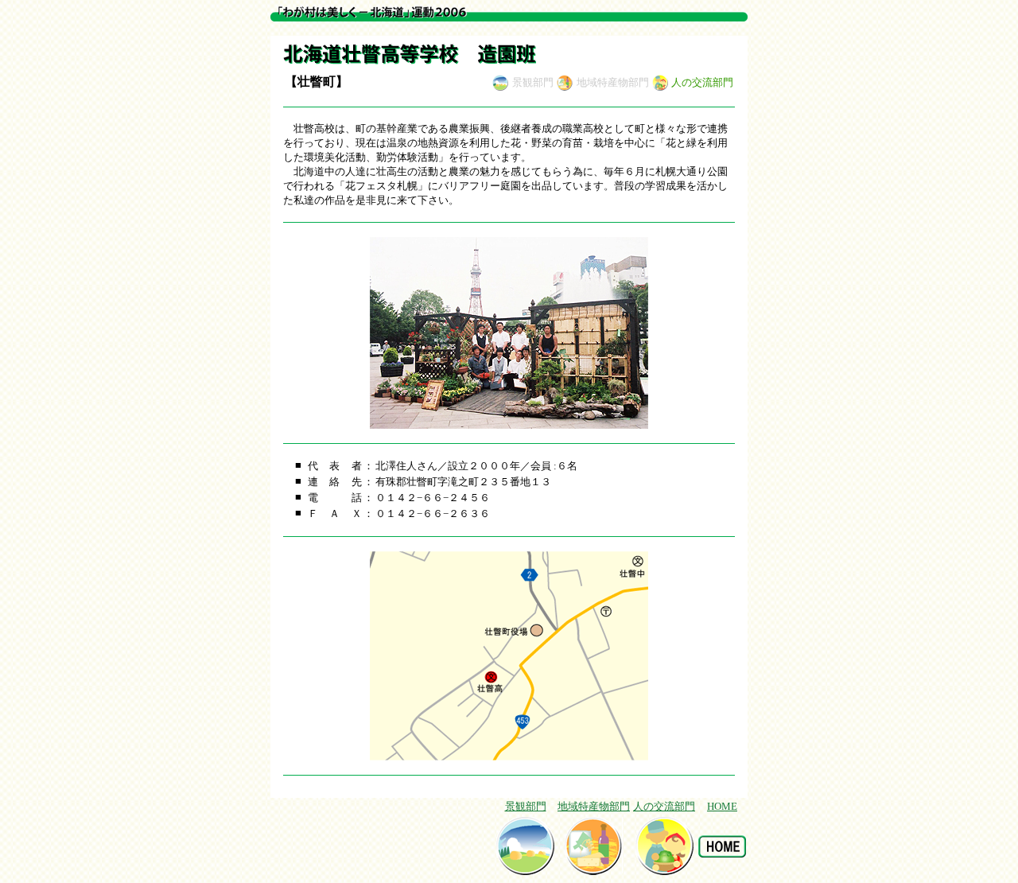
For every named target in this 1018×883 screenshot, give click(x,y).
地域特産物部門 (594, 806)
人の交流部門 (664, 806)
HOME (722, 806)
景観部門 (525, 806)
